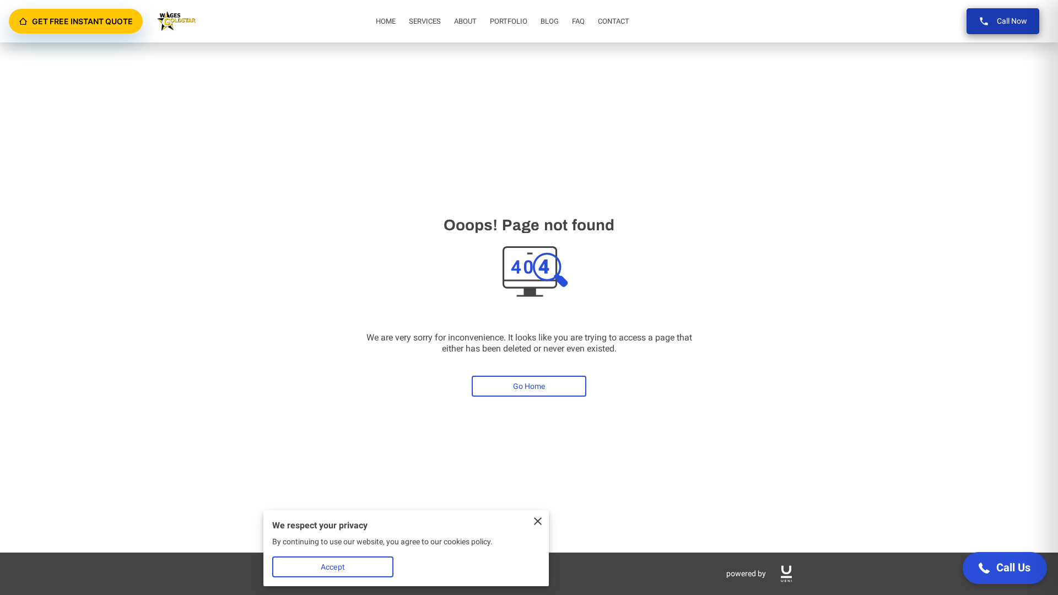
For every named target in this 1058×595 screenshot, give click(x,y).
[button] (1005, 568)
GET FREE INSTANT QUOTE (82, 21)
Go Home (529, 386)
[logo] (786, 573)
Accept (333, 566)
